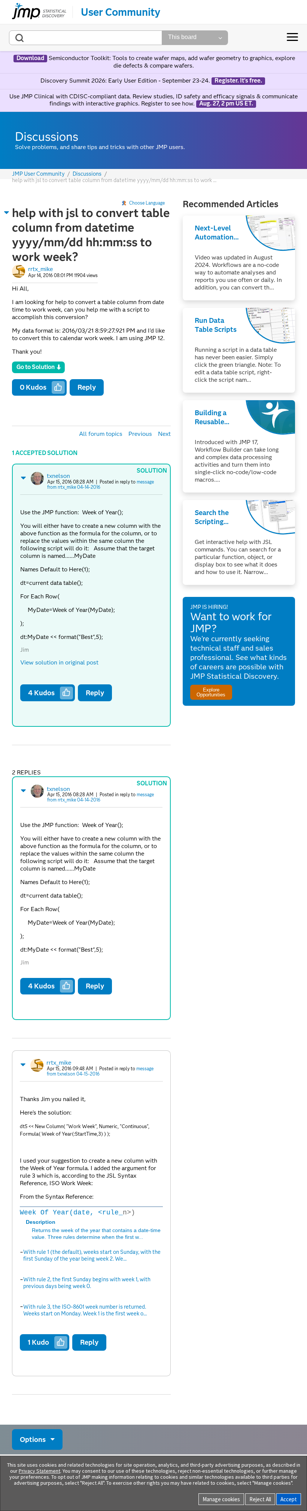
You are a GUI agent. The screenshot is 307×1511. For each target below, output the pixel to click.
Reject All (260, 1499)
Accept (288, 1499)
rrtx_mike (40, 269)
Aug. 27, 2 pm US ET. (226, 103)
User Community (120, 12)
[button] (6, 212)
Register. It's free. (238, 80)
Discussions (87, 174)
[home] (39, 12)
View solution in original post (59, 662)
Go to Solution (35, 367)
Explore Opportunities (211, 692)
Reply (86, 387)
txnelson (58, 475)
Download (30, 58)
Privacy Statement (39, 1470)
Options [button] (33, 1439)
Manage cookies (221, 1499)
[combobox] (85, 37)
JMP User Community (38, 174)
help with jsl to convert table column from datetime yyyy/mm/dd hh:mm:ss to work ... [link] (114, 180)
